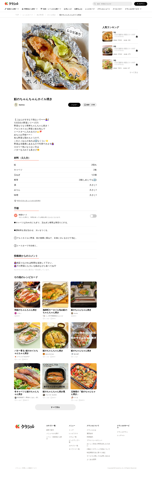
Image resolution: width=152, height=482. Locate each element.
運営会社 (90, 433)
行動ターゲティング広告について (98, 449)
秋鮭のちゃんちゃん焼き (25, 310)
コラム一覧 (73, 437)
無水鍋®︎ (76, 354)
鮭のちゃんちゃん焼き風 (54, 391)
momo (76, 313)
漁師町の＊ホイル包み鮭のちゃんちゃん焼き (55, 311)
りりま (76, 397)
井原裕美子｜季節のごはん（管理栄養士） (28, 397)
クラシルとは (91, 430)
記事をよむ (78, 9)
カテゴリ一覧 (73, 446)
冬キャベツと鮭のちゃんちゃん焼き (26, 392)
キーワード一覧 (74, 449)
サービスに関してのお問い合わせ (98, 456)
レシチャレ (121, 435)
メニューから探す (52, 433)
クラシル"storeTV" (23, 357)
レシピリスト (73, 433)
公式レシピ (68, 9)
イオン (19, 313)
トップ (71, 430)
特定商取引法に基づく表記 (96, 452)
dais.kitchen (49, 354)
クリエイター (117, 9)
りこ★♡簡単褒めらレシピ (54, 316)
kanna (22, 105)
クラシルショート (103, 9)
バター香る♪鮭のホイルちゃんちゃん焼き (26, 351)
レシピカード (90, 9)
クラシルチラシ (122, 432)
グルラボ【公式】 (51, 395)
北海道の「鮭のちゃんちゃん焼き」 (83, 392)
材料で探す (50, 430)
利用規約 (90, 437)
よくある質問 (91, 459)
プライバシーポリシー (94, 440)
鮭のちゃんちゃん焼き (81, 310)
